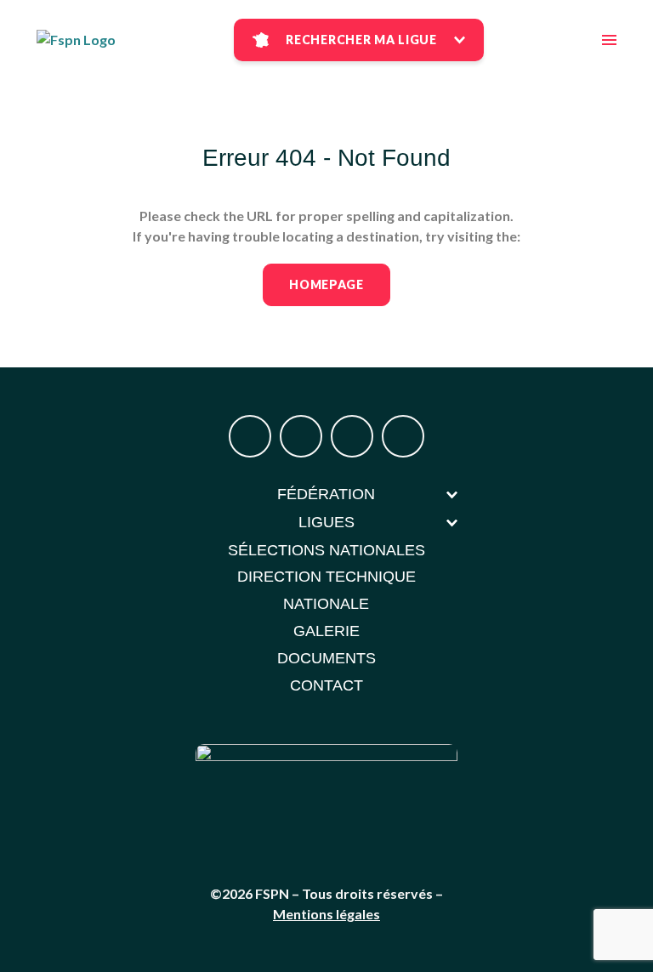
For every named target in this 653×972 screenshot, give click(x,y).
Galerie (326, 630)
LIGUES (326, 522)
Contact (326, 685)
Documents (326, 658)
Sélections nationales (326, 550)
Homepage (326, 284)
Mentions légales (326, 914)
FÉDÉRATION (326, 494)
